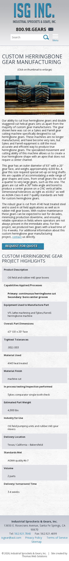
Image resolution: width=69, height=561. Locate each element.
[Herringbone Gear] (34, 95)
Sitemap (36, 541)
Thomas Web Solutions (34, 556)
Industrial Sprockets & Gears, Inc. (28, 553)
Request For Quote (21, 246)
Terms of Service (57, 537)
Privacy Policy (33, 537)
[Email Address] (50, 30)
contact (17, 237)
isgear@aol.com (11, 537)
